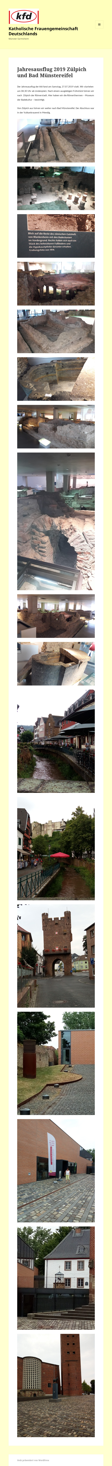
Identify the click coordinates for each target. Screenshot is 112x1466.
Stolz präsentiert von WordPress (33, 1460)
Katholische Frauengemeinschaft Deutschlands (43, 31)
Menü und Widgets (99, 28)
